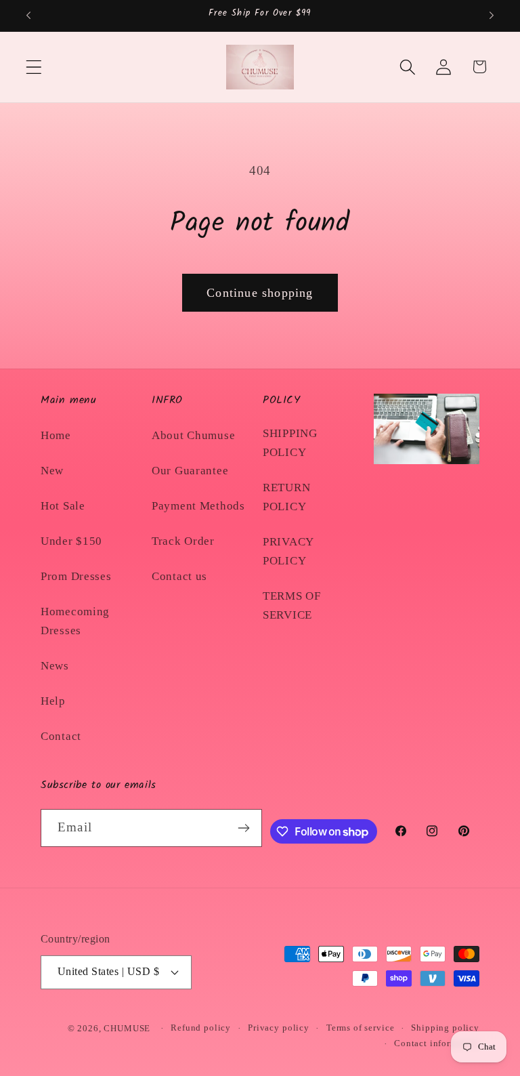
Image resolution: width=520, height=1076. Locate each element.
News (55, 665)
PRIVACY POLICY (288, 551)
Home (56, 435)
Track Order (183, 541)
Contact (61, 736)
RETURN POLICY (286, 497)
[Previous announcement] (28, 15)
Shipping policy (445, 1027)
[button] (34, 67)
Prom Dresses (76, 576)
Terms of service (360, 1027)
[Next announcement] (491, 15)
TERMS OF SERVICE (292, 605)
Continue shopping (260, 292)
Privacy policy (278, 1027)
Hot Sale (63, 505)
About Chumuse (193, 435)
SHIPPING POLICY (290, 443)
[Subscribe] (244, 828)
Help (53, 701)
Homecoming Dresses (75, 621)
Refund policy (201, 1027)
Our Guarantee (190, 470)
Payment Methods (198, 505)
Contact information (436, 1043)
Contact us (179, 576)
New (52, 470)
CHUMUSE (127, 1028)
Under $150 (71, 541)
